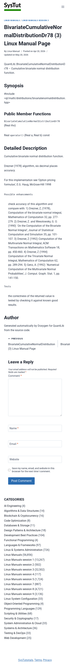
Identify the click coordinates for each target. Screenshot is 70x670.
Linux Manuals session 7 (19, 584)
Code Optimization (15, 520)
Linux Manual (13, 51)
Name (14, 428)
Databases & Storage (16, 525)
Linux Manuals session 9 (19, 594)
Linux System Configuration (20, 598)
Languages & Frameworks (19, 545)
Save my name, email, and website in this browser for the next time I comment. (33, 470)
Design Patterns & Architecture (22, 530)
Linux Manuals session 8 (19, 589)
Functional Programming (19, 540)
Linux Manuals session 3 (35, 20)
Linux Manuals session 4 (19, 574)
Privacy (47, 660)
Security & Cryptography (18, 618)
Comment (15, 375)
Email (14, 443)
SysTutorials (25, 660)
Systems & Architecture (18, 628)
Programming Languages (19, 608)
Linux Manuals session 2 (19, 564)
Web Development (15, 638)
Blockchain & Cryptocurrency (21, 515)
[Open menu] (63, 6)
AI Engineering (12, 506)
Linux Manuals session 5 (19, 579)
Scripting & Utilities (15, 613)
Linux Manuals (12, 20)
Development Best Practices (21, 535)
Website (14, 459)
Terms (38, 660)
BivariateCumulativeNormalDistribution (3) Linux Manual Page (31, 343)
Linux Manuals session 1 (19, 559)
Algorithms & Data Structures (21, 510)
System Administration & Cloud (22, 623)
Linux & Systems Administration (23, 549)
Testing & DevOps (14, 633)
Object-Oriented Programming (22, 603)
